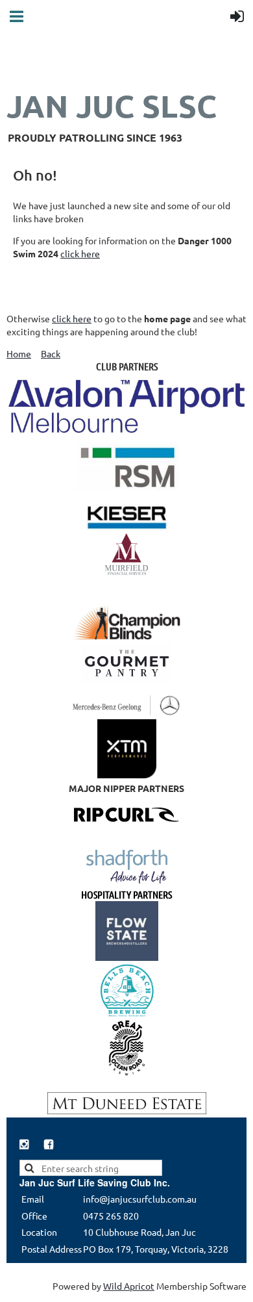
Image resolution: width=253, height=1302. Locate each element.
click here (80, 253)
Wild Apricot (128, 1286)
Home (18, 353)
